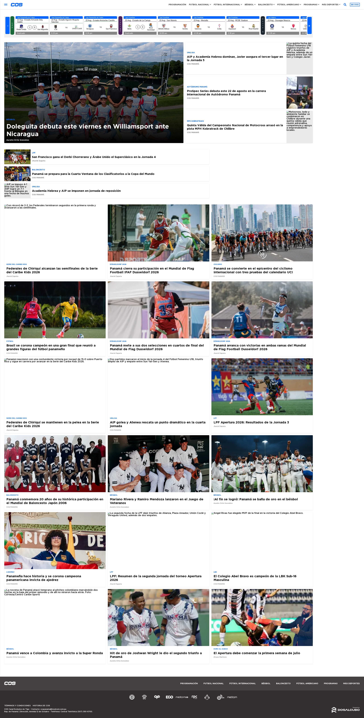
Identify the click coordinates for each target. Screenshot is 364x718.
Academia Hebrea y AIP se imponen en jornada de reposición (76, 190)
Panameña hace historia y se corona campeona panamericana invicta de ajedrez (43, 578)
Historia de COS (41, 706)
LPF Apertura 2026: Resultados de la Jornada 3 (251, 422)
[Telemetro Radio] (219, 699)
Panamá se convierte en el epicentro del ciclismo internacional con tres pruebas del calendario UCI (253, 270)
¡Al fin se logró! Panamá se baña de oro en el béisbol (256, 499)
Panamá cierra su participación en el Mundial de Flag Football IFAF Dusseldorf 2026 (152, 270)
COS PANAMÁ (193, 64)
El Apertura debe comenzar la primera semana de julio (257, 653)
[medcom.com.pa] (232, 699)
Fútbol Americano (288, 5)
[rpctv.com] (144, 699)
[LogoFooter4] (194, 699)
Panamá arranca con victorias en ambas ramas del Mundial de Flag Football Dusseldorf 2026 (260, 347)
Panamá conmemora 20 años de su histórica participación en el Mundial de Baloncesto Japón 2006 (54, 501)
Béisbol (249, 5)
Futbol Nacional (199, 5)
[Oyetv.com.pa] (157, 699)
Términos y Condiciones (17, 706)
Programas (310, 5)
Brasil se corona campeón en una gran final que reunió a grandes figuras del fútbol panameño (51, 347)
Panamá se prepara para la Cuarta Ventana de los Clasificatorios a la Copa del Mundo (93, 173)
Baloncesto (265, 5)
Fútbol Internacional (227, 5)
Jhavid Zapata (38, 161)
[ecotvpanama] (169, 699)
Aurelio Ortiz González (17, 140)
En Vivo (355, 5)
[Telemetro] (132, 699)
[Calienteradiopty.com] (207, 699)
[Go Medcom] (182, 699)
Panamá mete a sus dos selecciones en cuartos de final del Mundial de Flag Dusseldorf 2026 (157, 347)
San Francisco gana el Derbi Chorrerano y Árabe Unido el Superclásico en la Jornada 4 (94, 156)
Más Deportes (330, 5)
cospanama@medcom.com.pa (53, 709)
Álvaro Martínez (220, 657)
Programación (177, 5)
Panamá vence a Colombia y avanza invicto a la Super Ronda (54, 653)
